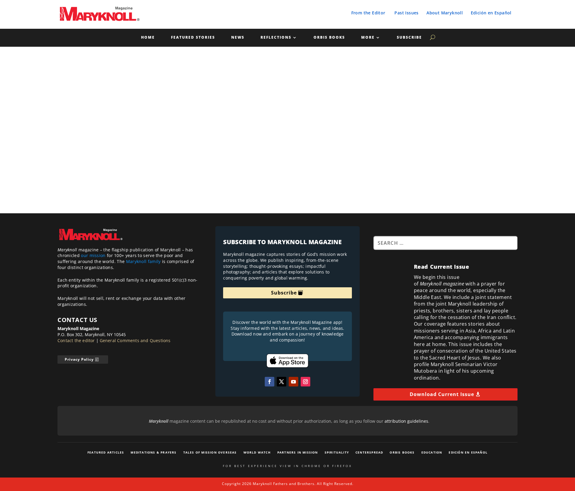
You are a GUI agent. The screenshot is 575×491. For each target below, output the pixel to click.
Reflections (276, 37)
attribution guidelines (406, 421)
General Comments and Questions (135, 340)
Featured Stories (193, 37)
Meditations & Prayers (153, 452)
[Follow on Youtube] (293, 381)
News (237, 37)
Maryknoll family (143, 261)
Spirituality (337, 452)
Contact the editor (76, 340)
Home (148, 37)
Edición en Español (491, 13)
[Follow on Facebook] (269, 381)
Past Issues (406, 13)
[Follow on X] (281, 381)
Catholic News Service (59, 167)
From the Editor (368, 13)
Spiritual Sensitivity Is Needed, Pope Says (95, 158)
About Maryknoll (444, 13)
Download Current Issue (442, 394)
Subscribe (409, 37)
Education (431, 452)
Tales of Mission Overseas (210, 452)
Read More (319, 189)
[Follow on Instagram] (305, 381)
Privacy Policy (79, 359)
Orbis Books (329, 37)
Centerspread (369, 452)
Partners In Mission (297, 452)
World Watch (257, 452)
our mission (93, 255)
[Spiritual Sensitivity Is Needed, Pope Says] (185, 104)
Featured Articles (105, 452)
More (368, 37)
